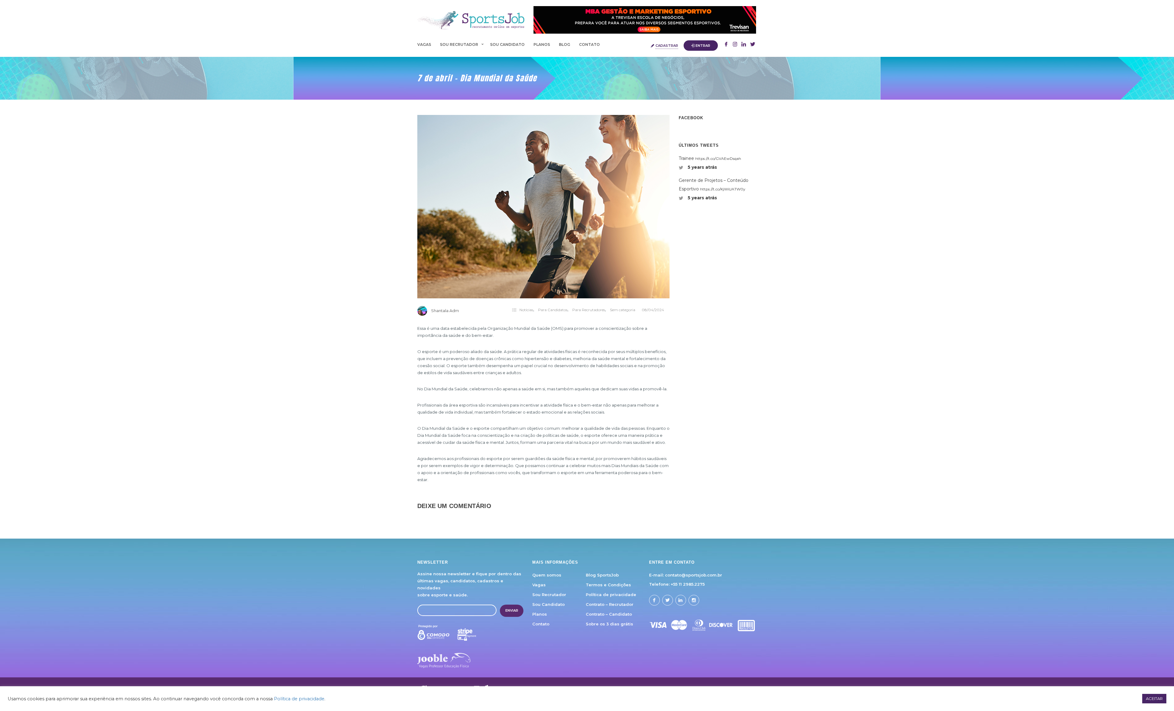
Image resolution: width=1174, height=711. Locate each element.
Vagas (424, 44)
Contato (589, 44)
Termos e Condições (608, 584)
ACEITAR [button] (1154, 698)
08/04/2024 (653, 310)
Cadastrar (666, 45)
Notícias (526, 310)
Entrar (703, 45)
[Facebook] (726, 44)
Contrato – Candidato (609, 614)
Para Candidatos (552, 310)
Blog (564, 44)
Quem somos (546, 575)
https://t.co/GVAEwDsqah (718, 158)
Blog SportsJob (602, 575)
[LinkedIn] (753, 44)
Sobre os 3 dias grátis (609, 623)
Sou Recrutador (459, 44)
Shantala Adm (445, 310)
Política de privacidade (611, 594)
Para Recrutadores (588, 310)
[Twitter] (744, 44)
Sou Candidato (507, 44)
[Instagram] (735, 44)
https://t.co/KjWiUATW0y (722, 189)
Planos (541, 44)
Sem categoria (622, 310)
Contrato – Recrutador (609, 604)
